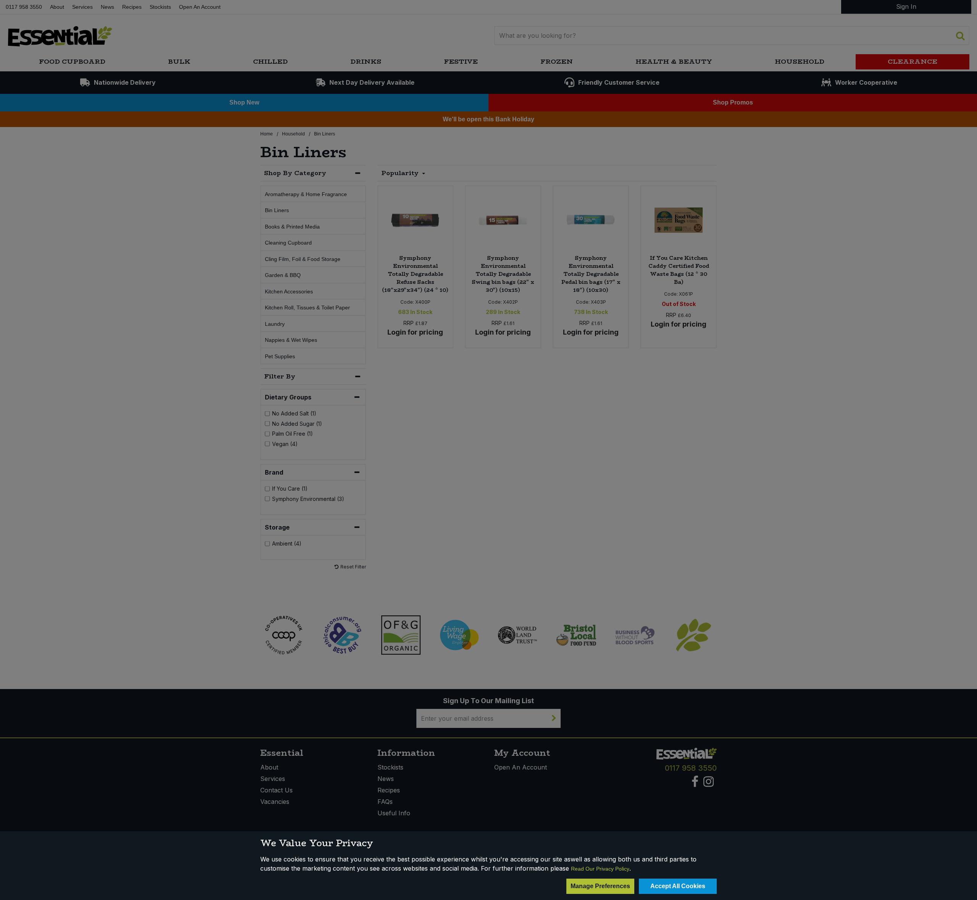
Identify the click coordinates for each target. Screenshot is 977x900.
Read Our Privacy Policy (600, 869)
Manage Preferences (600, 886)
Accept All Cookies (677, 886)
